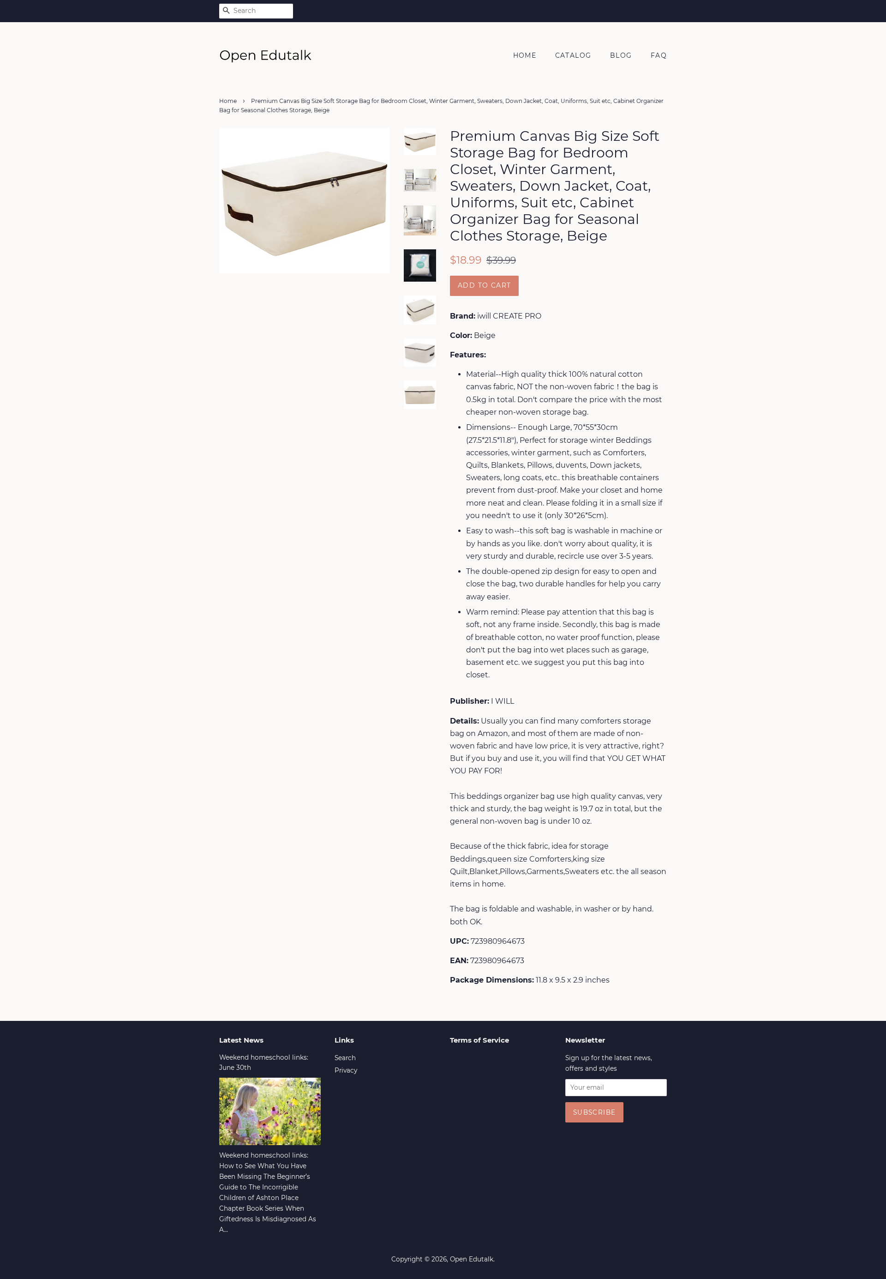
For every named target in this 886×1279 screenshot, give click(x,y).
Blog (621, 55)
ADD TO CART (484, 285)
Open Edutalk (471, 1259)
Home (525, 55)
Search (345, 1058)
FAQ (659, 55)
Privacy (346, 1070)
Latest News (241, 1040)
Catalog (573, 55)
